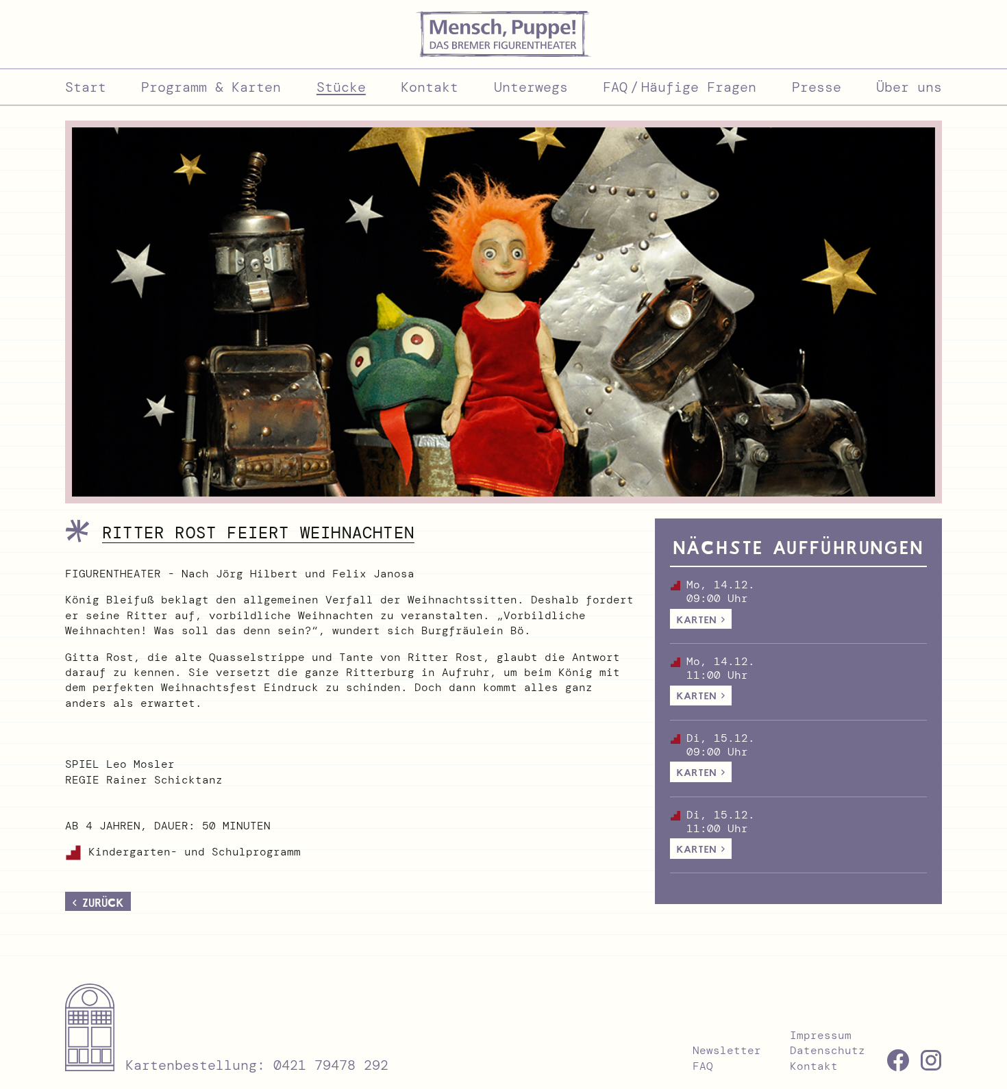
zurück (103, 903)
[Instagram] (931, 1060)
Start (85, 87)
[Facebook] (898, 1060)
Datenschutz (827, 1050)
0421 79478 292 (330, 1065)
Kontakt (814, 1066)
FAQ (703, 1066)
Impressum (820, 1035)
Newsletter (727, 1050)
